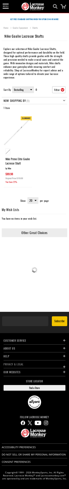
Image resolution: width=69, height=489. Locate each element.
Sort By (7, 90)
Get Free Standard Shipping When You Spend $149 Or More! (34, 19)
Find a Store (34, 388)
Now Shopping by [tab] (15, 100)
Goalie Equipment (21, 27)
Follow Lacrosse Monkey (34, 417)
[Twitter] (30, 423)
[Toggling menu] (6, 6)
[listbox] (17, 152)
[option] (7, 151)
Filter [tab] (57, 90)
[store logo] (32, 6)
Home (6, 27)
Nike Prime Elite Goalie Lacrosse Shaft (17, 161)
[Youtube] (38, 423)
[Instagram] (46, 423)
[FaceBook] (23, 423)
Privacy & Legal (14, 364)
